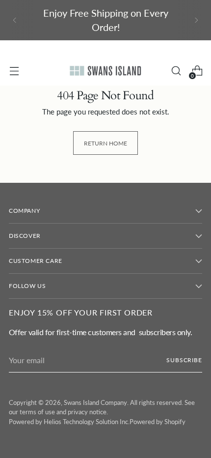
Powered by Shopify (157, 422)
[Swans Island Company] (105, 70)
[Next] (196, 20)
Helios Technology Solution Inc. (87, 422)
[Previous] (15, 20)
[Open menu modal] (14, 71)
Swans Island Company (95, 402)
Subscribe (184, 360)
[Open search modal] (176, 71)
